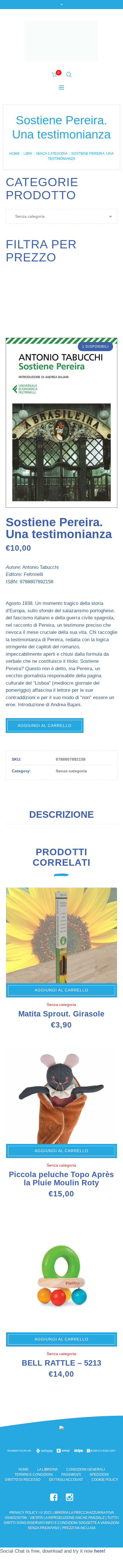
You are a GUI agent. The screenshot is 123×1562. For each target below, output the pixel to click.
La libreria (47, 1469)
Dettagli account (66, 1480)
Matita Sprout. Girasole (61, 1014)
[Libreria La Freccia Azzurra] (61, 41)
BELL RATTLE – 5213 (61, 1363)
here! (99, 1551)
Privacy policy (23, 1513)
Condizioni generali (85, 1469)
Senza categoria (52, 154)
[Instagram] (69, 1497)
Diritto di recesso (22, 1480)
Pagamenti (71, 1475)
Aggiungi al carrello (45, 725)
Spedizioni (99, 1475)
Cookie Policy (105, 1480)
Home (14, 154)
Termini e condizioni (34, 1475)
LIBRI (27, 154)
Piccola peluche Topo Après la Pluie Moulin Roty (61, 1178)
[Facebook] (54, 1497)
